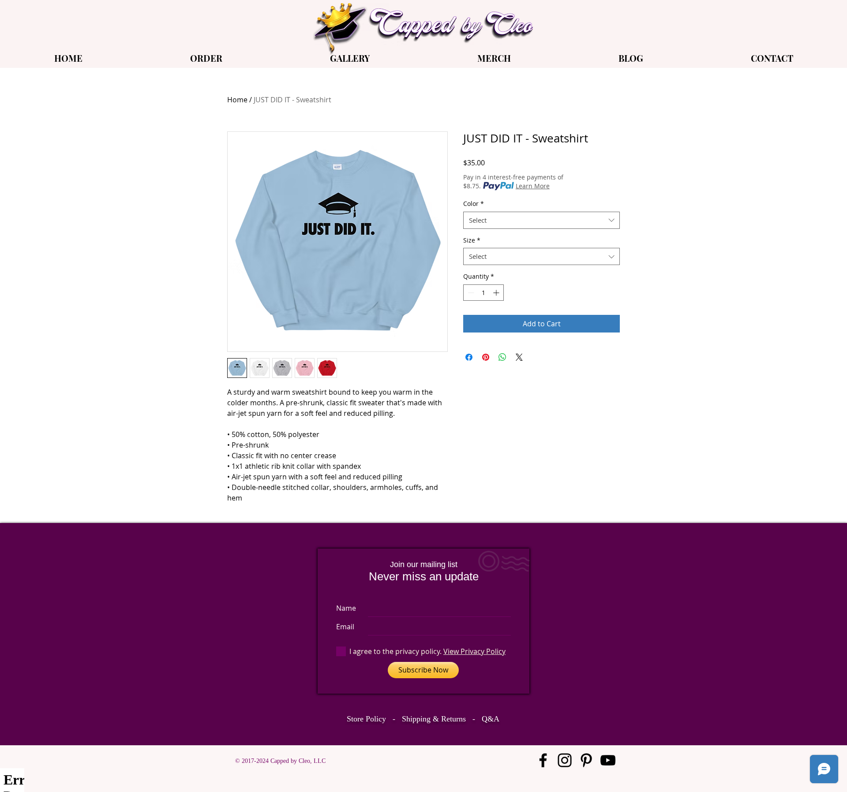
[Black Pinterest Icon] (586, 760)
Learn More (533, 186)
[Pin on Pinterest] (485, 357)
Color (473, 203)
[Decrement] (470, 292)
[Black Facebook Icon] (543, 760)
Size (471, 240)
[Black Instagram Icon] (564, 760)
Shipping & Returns (434, 718)
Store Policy (366, 718)
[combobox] (541, 220)
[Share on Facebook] (469, 357)
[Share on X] (519, 357)
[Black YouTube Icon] (608, 760)
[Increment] (496, 292)
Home (237, 100)
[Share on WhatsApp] (502, 357)
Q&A (490, 718)
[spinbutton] (483, 292)
